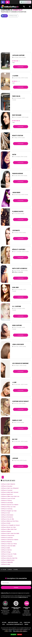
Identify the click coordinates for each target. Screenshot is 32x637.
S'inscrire (16, 587)
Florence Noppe (17, 211)
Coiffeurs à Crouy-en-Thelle (8, 554)
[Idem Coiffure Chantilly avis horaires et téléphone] (5, 331)
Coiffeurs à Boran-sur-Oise (8, 527)
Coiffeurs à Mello (5, 548)
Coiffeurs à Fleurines (6, 541)
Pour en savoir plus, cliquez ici (20, 631)
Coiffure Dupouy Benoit (20, 401)
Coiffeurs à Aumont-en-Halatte (9, 504)
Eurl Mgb (15, 287)
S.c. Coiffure (16, 306)
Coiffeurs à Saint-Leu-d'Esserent (10, 488)
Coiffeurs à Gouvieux (6, 486)
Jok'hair (15, 458)
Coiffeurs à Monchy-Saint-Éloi (9, 558)
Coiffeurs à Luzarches (7, 537)
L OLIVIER (15, 76)
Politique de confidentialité (15, 624)
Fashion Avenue (17, 173)
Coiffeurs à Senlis (5, 523)
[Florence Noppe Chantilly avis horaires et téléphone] (5, 217)
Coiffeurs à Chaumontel (7, 535)
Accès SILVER (26, 2)
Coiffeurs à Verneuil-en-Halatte (9, 539)
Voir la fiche (21, 66)
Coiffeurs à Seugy (6, 552)
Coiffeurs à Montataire (7, 515)
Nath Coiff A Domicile (19, 268)
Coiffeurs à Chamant (7, 556)
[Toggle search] (24, 6)
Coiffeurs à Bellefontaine (7, 560)
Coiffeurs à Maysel (6, 531)
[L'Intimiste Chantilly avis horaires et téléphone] (5, 236)
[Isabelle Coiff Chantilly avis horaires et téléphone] (5, 426)
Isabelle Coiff (17, 420)
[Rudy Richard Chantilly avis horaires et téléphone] (5, 120)
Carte (5, 15)
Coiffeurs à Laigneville (7, 562)
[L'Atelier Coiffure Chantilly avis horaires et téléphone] (5, 61)
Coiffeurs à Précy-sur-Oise (8, 506)
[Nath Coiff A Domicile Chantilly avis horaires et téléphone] (5, 274)
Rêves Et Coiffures (18, 249)
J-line (14, 382)
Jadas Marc (16, 192)
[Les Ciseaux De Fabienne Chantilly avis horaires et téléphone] (5, 369)
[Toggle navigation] (29, 6)
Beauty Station (17, 135)
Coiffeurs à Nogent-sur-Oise (8, 511)
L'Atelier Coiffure (18, 55)
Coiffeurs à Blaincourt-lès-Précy (9, 521)
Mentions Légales (13, 622)
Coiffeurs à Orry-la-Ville (7, 519)
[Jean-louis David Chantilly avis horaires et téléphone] (5, 350)
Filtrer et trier (14, 15)
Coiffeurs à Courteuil (6, 490)
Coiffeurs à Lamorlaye (7, 502)
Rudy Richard (16, 115)
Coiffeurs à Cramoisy (6, 509)
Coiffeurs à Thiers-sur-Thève (9, 544)
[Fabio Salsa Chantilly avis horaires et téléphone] (5, 101)
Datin (14, 154)
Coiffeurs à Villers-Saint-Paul (8, 529)
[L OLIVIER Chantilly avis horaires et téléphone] (5, 81)
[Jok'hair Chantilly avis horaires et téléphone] (5, 464)
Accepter (13, 634)
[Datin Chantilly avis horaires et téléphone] (5, 160)
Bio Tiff (14, 439)
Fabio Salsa (16, 96)
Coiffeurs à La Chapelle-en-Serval (10, 525)
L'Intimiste (16, 230)
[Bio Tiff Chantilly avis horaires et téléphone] (5, 445)
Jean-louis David (18, 344)
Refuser (20, 634)
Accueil (4, 622)
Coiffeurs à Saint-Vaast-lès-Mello (10, 533)
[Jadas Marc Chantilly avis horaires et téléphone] (5, 198)
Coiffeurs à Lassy (5, 564)
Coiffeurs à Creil (5, 513)
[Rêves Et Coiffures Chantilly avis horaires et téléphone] (5, 255)
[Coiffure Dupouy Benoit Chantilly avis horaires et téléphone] (5, 407)
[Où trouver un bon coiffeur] (10, 6)
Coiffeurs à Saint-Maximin (8, 484)
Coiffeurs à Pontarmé (7, 517)
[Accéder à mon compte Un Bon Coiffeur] (8, 2)
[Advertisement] (16, 35)
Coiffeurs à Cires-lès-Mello (8, 546)
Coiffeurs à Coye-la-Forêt (8, 498)
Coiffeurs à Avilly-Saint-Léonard (9, 492)
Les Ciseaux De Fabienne (20, 363)
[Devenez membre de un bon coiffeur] (3, 2)
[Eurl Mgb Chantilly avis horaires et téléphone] (5, 293)
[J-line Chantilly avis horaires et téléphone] (5, 388)
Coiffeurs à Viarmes (6, 550)
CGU (21, 622)
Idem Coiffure (17, 325)
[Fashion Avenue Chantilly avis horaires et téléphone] (5, 179)
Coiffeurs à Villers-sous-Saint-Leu (10, 496)
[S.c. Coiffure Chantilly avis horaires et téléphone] (5, 312)
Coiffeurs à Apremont (7, 494)
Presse (26, 624)
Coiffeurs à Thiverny (6, 500)
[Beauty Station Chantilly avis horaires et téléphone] (5, 141)
